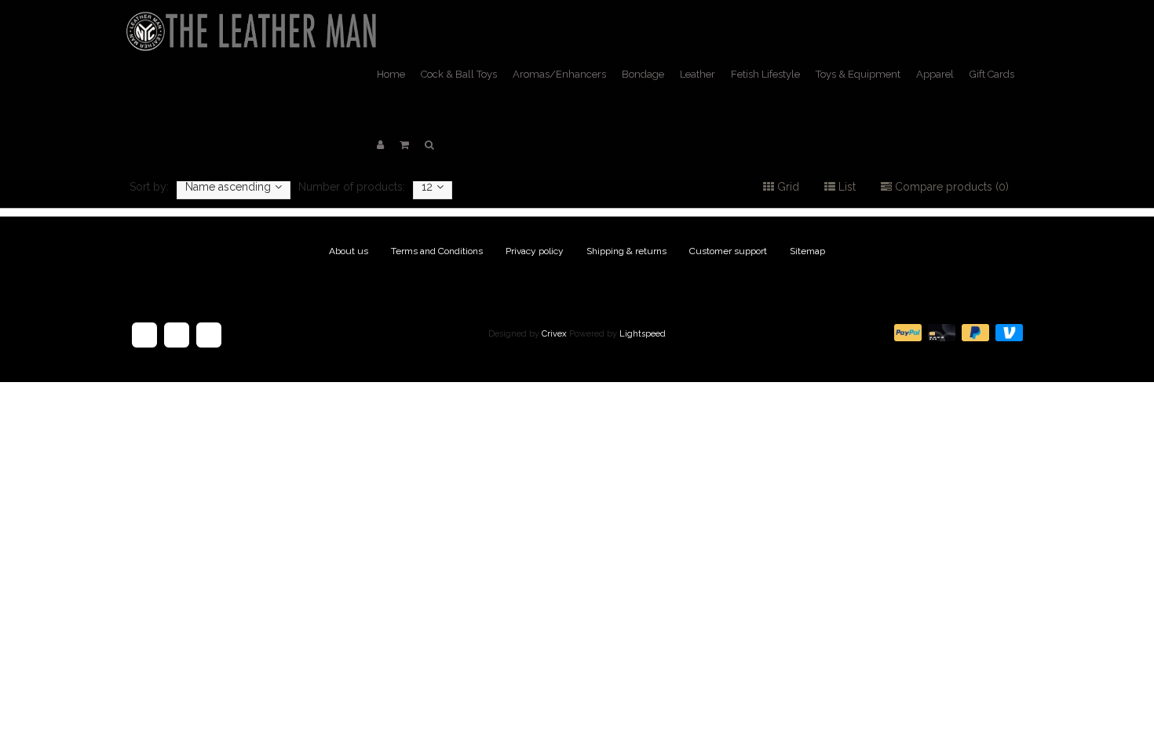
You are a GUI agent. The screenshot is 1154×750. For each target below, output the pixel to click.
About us (348, 251)
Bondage (643, 74)
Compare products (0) (950, 186)
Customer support (728, 251)
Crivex (554, 334)
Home (391, 74)
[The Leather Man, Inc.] (254, 19)
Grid (786, 186)
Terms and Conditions (437, 251)
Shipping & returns (626, 251)
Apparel (935, 74)
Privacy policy (535, 251)
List (845, 186)
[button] (404, 145)
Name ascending (228, 186)
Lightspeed (642, 334)
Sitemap (807, 251)
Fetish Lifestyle (765, 74)
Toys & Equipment (858, 74)
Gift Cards (992, 74)
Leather (697, 74)
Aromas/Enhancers (559, 74)
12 (427, 186)
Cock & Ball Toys (459, 74)
